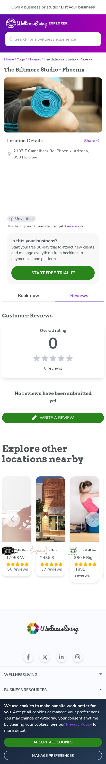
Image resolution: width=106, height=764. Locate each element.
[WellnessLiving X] (45, 657)
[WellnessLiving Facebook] (28, 657)
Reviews (79, 295)
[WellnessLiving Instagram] (78, 657)
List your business (78, 7)
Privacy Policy (79, 724)
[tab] (28, 295)
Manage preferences (53, 755)
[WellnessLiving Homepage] (53, 628)
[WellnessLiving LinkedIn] (61, 657)
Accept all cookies (53, 742)
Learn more (74, 226)
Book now (28, 295)
